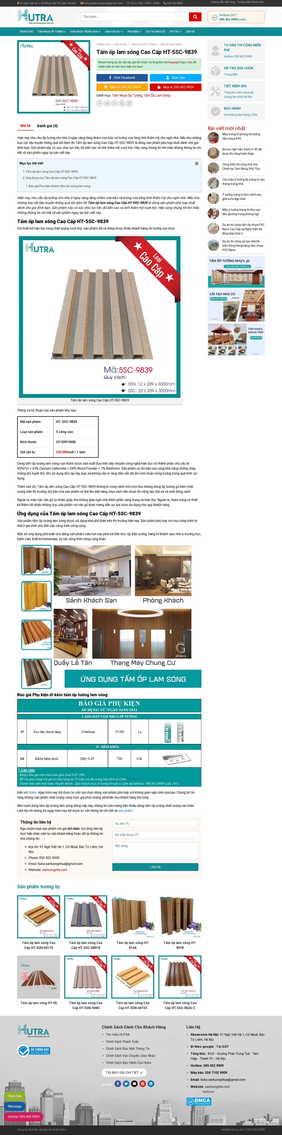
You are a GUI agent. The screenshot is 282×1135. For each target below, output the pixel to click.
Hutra (32, 792)
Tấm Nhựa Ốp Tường (51, 31)
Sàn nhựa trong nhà (84, 31)
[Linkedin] (151, 1083)
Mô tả (25, 125)
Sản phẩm (120, 44)
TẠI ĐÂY (222, 1047)
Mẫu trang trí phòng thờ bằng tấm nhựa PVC (241, 136)
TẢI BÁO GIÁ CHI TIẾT (122, 1073)
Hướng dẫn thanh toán (250, 2)
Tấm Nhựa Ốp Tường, (127, 95)
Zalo (189, 62)
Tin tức (174, 31)
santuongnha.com (217, 1087)
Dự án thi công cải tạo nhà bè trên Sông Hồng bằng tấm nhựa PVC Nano (242, 246)
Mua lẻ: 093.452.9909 (178, 87)
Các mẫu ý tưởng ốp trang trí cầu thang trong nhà (243, 181)
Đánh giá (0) (47, 126)
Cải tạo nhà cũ (155, 31)
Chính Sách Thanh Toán (122, 1042)
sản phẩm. (125, 811)
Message (15, 1106)
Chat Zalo (178, 78)
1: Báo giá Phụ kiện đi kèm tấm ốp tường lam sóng (58, 186)
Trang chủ (26, 31)
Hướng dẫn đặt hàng (223, 2)
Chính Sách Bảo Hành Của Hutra (128, 1063)
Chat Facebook (124, 78)
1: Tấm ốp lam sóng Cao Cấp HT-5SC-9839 (50, 171)
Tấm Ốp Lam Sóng (171, 44)
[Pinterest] (142, 1083)
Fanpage (173, 62)
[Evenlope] (134, 1083)
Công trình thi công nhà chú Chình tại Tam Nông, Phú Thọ (241, 166)
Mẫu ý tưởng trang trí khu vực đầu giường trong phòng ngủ (241, 212)
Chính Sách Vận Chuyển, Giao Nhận (130, 1056)
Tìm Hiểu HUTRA (118, 1035)
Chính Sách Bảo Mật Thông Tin (128, 1049)
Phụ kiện (133, 31)
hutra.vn (208, 1092)
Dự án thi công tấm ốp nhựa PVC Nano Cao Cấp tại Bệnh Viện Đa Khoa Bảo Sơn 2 (243, 229)
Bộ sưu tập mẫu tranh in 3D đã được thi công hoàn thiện (242, 151)
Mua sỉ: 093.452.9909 (125, 87)
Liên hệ (190, 31)
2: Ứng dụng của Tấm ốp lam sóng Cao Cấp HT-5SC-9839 (59, 177)
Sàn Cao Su (113, 31)
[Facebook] (118, 1083)
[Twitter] (126, 1083)
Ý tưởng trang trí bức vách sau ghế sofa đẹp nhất (241, 197)
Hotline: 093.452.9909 (23, 1117)
